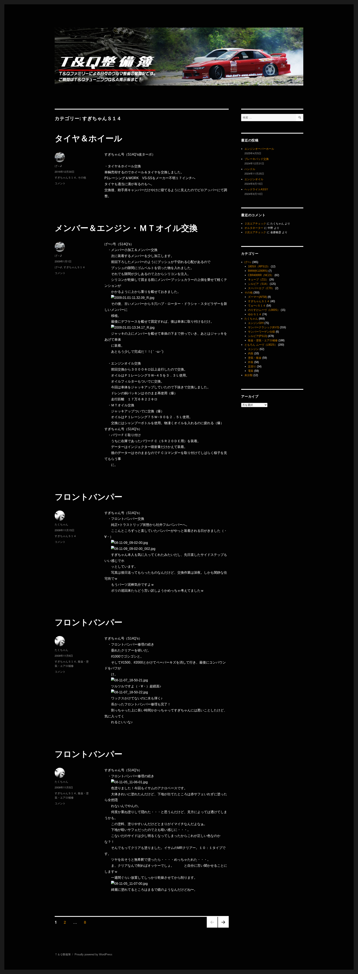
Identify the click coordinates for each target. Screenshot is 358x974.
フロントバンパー (88, 496)
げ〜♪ (58, 267)
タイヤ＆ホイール (88, 138)
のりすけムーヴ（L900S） (264, 309)
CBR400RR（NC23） (261, 275)
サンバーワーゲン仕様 (261, 331)
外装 (250, 362)
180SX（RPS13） (259, 266)
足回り (252, 366)
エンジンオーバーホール (259, 148)
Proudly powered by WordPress (93, 954)
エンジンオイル (253, 179)
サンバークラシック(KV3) (263, 327)
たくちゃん (61, 524)
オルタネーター (253, 227)
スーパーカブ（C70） (261, 288)
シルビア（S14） (258, 283)
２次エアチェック (255, 223)
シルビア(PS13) (257, 336)
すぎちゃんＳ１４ (65, 177)
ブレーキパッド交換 (256, 159)
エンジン (253, 349)
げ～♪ (58, 166)
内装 (250, 353)
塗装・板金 (254, 357)
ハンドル (249, 169)
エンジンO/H (256, 323)
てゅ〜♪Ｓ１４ (257, 305)
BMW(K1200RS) (258, 270)
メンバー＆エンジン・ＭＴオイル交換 (126, 227)
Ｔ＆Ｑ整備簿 (63, 954)
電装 (250, 370)
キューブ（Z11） (258, 279)
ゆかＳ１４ (254, 314)
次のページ (222, 927)
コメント (60, 183)
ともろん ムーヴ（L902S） (260, 344)
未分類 (248, 375)
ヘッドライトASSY (256, 189)
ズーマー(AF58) (257, 296)
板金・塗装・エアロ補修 (263, 340)
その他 (82, 177)
